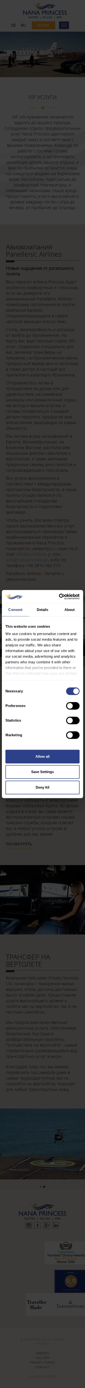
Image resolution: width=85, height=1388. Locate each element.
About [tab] (69, 610)
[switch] (73, 706)
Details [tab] (42, 610)
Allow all (42, 756)
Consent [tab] (15, 610)
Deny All (42, 787)
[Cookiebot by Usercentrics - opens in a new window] (60, 596)
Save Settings (42, 772)
